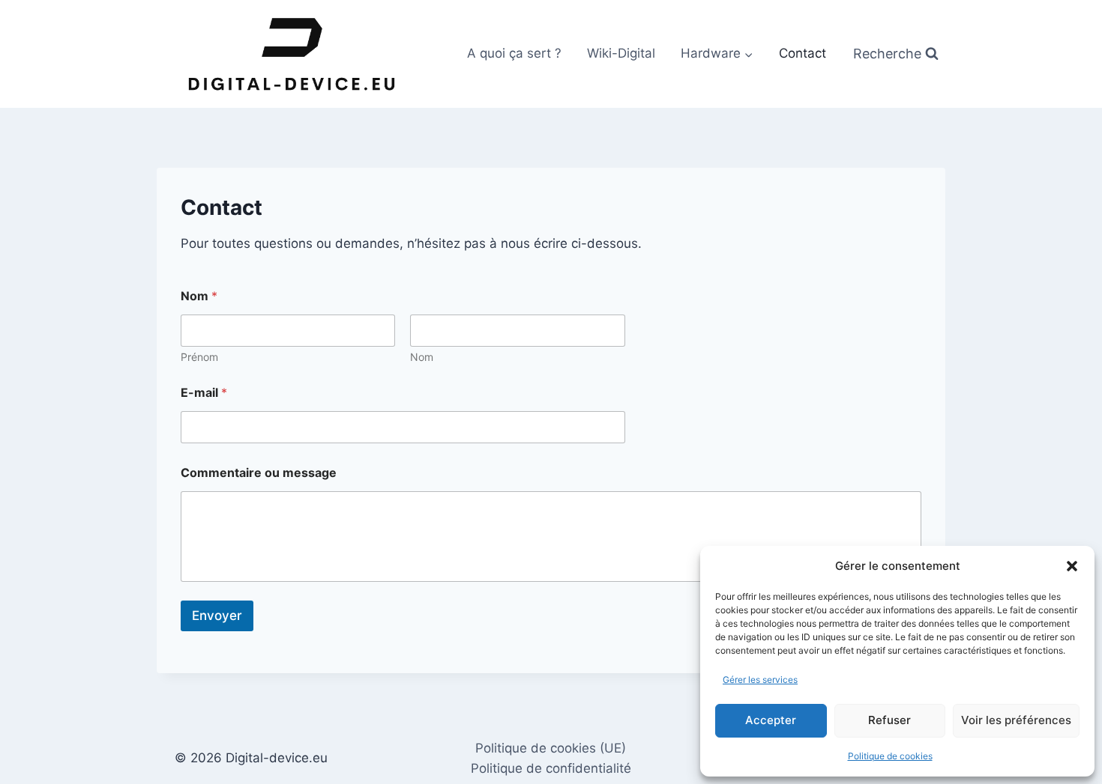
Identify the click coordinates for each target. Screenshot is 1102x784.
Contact (802, 53)
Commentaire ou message (259, 473)
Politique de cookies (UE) (550, 748)
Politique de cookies (890, 756)
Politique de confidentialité (551, 768)
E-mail (204, 393)
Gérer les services (760, 679)
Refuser (889, 720)
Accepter (770, 720)
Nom (421, 356)
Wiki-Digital (621, 53)
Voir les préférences (1016, 720)
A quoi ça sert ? (514, 53)
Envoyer (217, 615)
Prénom (199, 356)
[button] (1072, 566)
